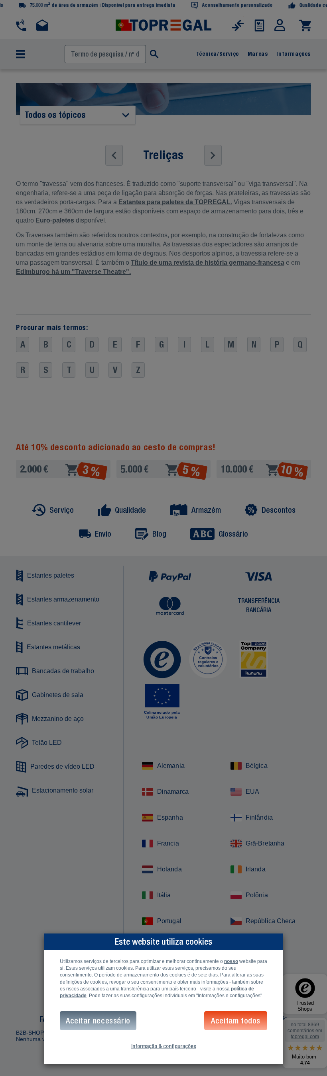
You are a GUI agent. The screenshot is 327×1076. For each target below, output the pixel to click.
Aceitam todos (235, 1020)
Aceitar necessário (98, 1020)
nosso (231, 961)
